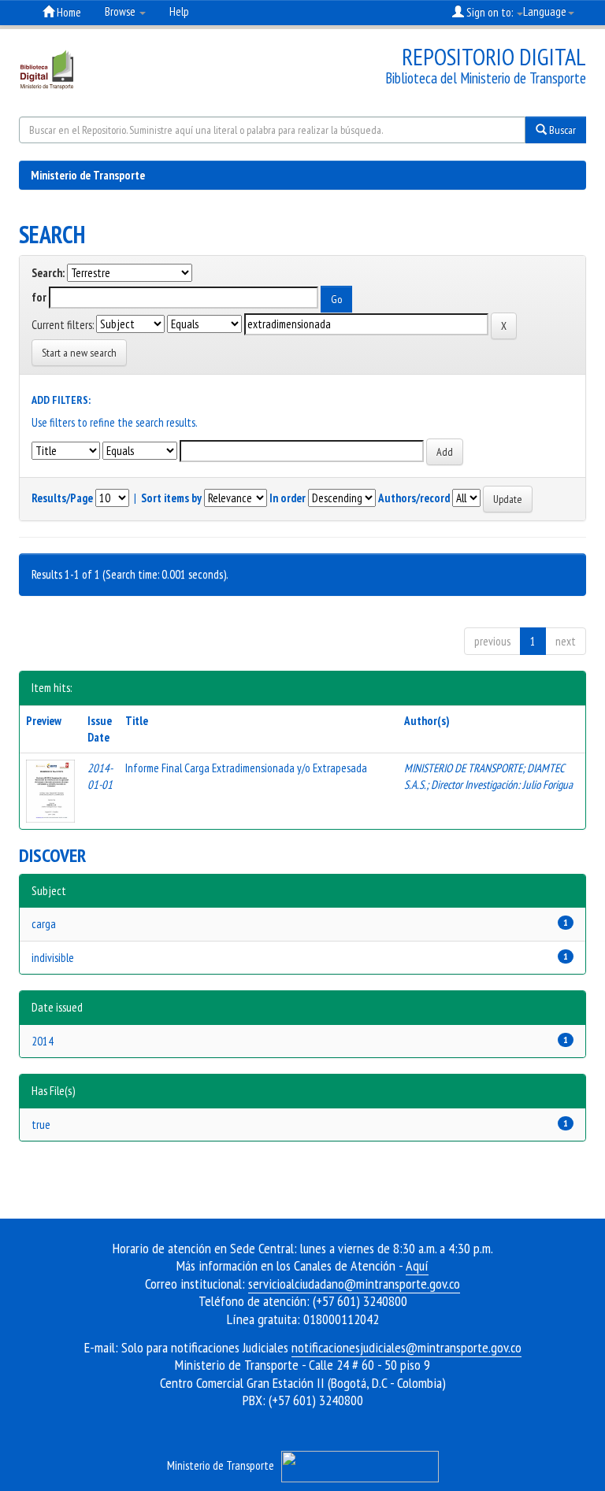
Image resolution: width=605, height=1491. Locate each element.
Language (544, 11)
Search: (48, 272)
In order (287, 497)
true (41, 1124)
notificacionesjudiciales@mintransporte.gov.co (406, 1347)
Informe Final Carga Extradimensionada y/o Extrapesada (246, 767)
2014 (43, 1041)
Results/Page (62, 497)
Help (179, 11)
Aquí (417, 1265)
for (39, 297)
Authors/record (414, 497)
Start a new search (79, 353)
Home (67, 12)
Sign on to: (489, 12)
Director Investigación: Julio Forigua (502, 784)
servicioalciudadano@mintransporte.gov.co (354, 1284)
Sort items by (171, 497)
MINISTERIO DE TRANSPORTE (463, 767)
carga (44, 923)
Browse (121, 11)
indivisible (53, 957)
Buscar (561, 130)
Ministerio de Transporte (88, 175)
